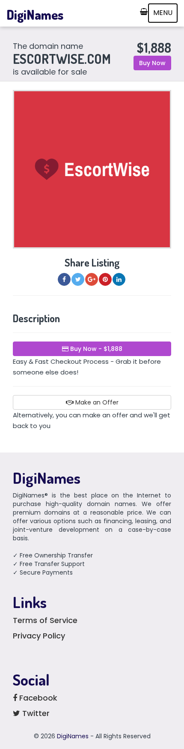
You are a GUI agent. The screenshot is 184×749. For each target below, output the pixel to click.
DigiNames (34, 14)
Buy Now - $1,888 (95, 349)
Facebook (37, 697)
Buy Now (152, 63)
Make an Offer (96, 402)
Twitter (35, 713)
